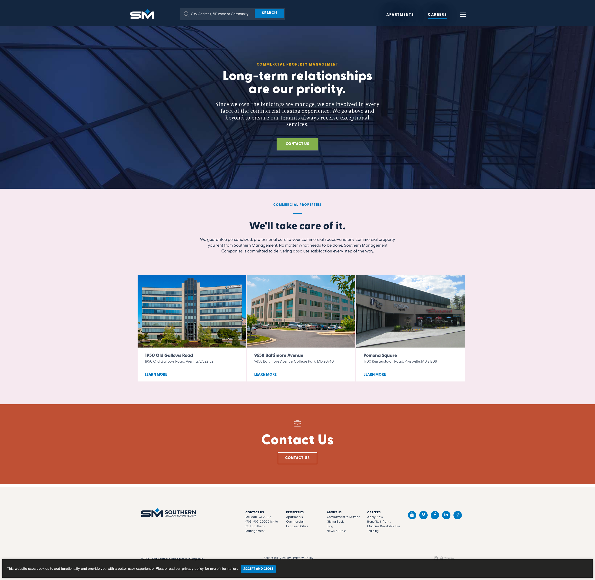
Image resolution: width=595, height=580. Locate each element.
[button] (186, 14)
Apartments (400, 15)
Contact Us (297, 458)
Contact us (297, 144)
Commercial (295, 521)
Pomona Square (380, 355)
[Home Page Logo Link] (143, 13)
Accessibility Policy (277, 558)
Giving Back (335, 521)
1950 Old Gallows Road (169, 355)
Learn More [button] (156, 375)
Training (373, 531)
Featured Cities (297, 526)
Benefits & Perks (379, 521)
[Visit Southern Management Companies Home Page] (168, 512)
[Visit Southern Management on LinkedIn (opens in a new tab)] (446, 515)
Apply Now (375, 517)
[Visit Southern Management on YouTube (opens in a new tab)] (412, 515)
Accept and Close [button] (258, 569)
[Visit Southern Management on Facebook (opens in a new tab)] (435, 515)
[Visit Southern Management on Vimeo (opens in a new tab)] (423, 515)
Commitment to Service (343, 517)
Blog (330, 526)
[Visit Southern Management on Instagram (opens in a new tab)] (457, 515)
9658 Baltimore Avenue (278, 355)
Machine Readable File (383, 526)
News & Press (337, 531)
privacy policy (193, 568)
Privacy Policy (303, 558)
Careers (437, 15)
